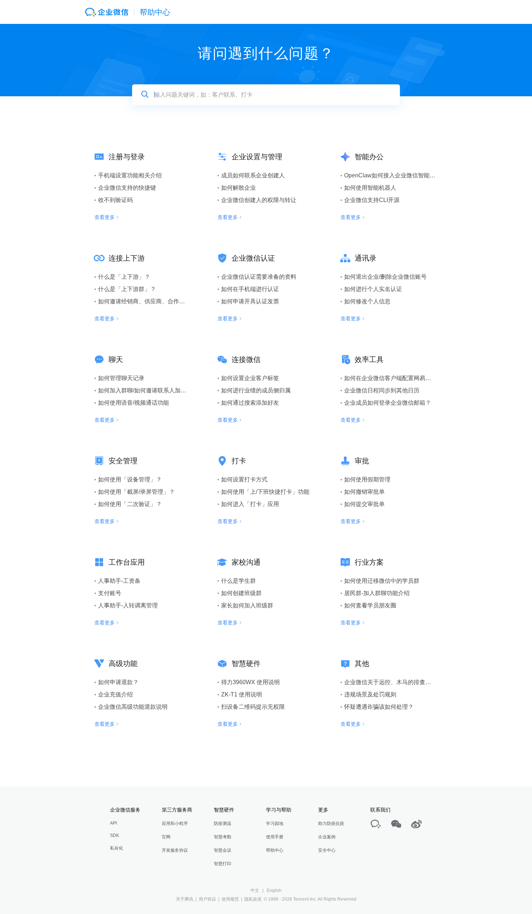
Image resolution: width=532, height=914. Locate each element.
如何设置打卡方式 (244, 479)
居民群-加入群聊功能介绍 (377, 593)
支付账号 (109, 593)
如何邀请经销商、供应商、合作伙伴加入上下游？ (161, 301)
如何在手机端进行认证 (250, 289)
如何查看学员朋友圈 (370, 605)
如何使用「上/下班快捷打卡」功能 (265, 492)
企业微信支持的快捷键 (127, 188)
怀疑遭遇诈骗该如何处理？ (379, 707)
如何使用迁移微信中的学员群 (381, 581)
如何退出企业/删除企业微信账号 (385, 277)
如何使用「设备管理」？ (130, 479)
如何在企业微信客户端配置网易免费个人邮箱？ (405, 378)
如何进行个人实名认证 (373, 289)
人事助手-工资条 (119, 581)
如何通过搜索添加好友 (250, 403)
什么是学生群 (238, 581)
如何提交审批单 (364, 504)
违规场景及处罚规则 (370, 694)
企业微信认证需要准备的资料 (258, 277)
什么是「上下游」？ (124, 277)
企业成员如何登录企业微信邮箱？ (387, 403)
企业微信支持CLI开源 (372, 200)
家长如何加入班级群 (247, 605)
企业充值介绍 (115, 694)
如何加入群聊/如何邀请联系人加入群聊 (148, 390)
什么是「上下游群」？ (127, 289)
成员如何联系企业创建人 (253, 175)
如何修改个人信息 (367, 301)
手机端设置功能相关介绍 (130, 175)
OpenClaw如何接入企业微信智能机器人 (395, 175)
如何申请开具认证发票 (250, 301)
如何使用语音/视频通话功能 (133, 403)
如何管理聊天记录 (121, 378)
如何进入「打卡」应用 (250, 504)
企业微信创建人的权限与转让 (258, 200)
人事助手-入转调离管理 (128, 605)
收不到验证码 (115, 200)
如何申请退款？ (118, 682)
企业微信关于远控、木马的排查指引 (390, 682)
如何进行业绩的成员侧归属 (256, 390)
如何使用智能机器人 (370, 188)
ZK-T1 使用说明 (241, 694)
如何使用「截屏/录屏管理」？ (136, 492)
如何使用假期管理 (367, 479)
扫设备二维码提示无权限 (253, 707)
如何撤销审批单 (364, 492)
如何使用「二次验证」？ (130, 504)
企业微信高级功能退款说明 (133, 707)
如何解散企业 (238, 188)
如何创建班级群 (241, 593)
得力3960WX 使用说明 (250, 682)
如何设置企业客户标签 (250, 378)
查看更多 (104, 217)
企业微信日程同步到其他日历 (381, 390)
